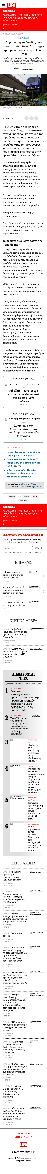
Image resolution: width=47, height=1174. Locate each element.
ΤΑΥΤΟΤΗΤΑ (23, 1133)
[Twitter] (44, 102)
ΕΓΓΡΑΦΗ (38, 548)
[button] (3, 28)
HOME (5, 33)
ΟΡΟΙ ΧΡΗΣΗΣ (9, 553)
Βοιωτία (26, 496)
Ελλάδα (20, 33)
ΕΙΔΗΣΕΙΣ (12, 33)
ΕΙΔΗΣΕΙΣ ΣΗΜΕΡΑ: (15, 447)
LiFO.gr (24, 484)
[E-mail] (36, 118)
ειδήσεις (37, 486)
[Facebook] (40, 102)
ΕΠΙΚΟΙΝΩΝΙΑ (23, 1137)
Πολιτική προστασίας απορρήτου (29, 1158)
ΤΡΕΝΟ (35, 496)
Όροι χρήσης (9, 1158)
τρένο (27, 144)
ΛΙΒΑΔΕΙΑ (23, 500)
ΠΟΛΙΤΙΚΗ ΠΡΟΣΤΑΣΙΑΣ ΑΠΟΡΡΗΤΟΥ (30, 553)
